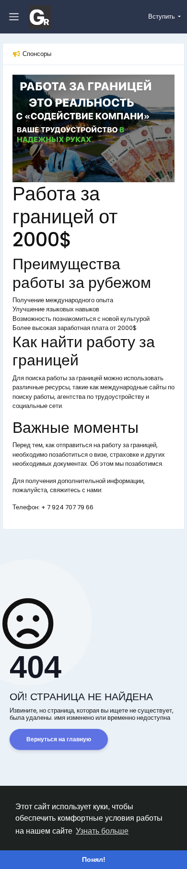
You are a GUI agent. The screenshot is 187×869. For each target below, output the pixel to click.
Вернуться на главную (58, 739)
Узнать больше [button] (102, 831)
